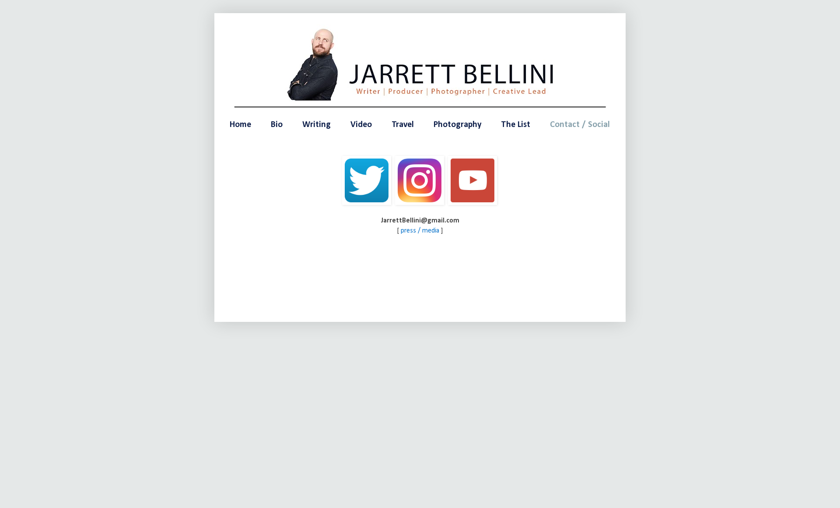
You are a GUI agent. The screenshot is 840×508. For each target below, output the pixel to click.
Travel (403, 124)
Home (240, 124)
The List (515, 124)
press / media (420, 230)
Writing (316, 124)
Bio (277, 124)
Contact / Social (580, 124)
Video (361, 124)
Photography (457, 124)
